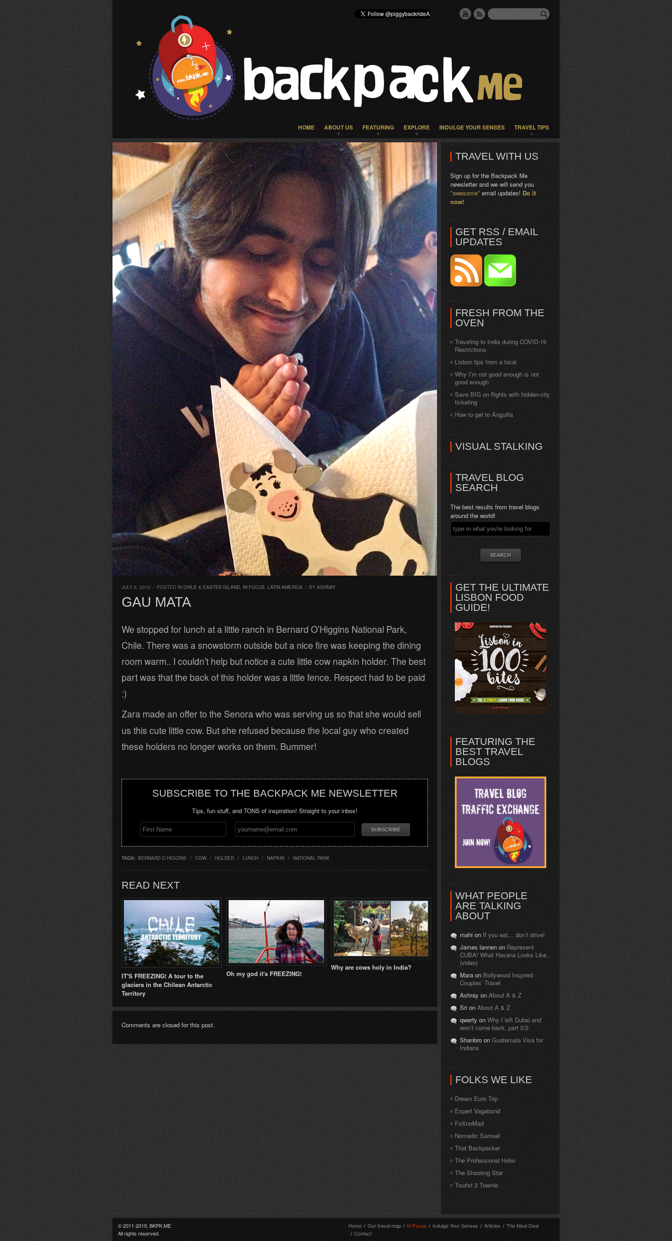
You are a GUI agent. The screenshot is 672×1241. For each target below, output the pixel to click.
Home (306, 127)
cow (200, 858)
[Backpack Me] (336, 69)
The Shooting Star (479, 1172)
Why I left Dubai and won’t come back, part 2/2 (500, 1023)
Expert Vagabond (477, 1110)
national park (311, 858)
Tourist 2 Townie (476, 1185)
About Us (338, 127)
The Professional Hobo (485, 1160)
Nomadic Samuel (477, 1135)
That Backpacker (477, 1148)
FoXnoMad (469, 1123)
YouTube (465, 14)
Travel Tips (531, 127)
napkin (275, 858)
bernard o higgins (162, 858)
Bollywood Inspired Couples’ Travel (496, 979)
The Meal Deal (523, 1225)
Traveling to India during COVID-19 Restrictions (500, 345)
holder (224, 858)
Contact (363, 1233)
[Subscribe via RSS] (467, 284)
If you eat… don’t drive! (514, 934)
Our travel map (384, 1225)
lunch (250, 858)
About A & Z (505, 995)
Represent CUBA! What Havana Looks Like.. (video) (505, 955)
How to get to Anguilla (484, 414)
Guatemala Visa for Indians (501, 1044)
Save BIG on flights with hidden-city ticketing (502, 398)
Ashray (326, 587)
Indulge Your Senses (472, 127)
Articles (492, 1225)
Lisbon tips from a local (486, 361)
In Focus (254, 587)
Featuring (378, 127)
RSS (479, 14)
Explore (417, 127)
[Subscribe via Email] (500, 284)
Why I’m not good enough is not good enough (497, 378)
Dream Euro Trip (476, 1098)
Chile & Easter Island (211, 587)
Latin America (285, 587)
